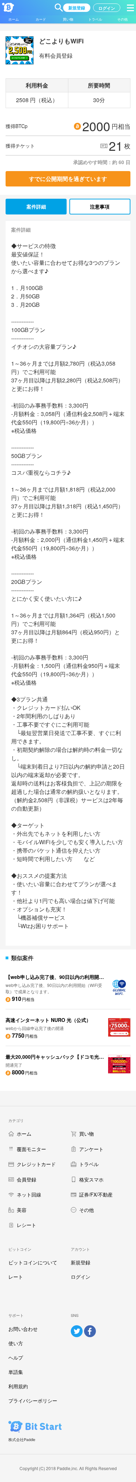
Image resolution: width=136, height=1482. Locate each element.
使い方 (15, 1343)
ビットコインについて (32, 1262)
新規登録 (80, 1262)
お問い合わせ (23, 1328)
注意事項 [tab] (99, 206)
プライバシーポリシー (32, 1400)
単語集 (15, 1371)
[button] (59, 7)
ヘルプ (15, 1357)
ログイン (80, 1276)
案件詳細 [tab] (36, 206)
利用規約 (18, 1386)
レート (15, 1276)
